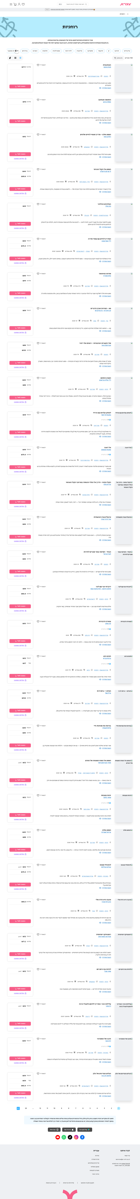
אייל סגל (108, 693)
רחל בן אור (107, 137)
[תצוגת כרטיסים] (10, 58)
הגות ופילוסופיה (103, 215)
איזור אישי (95, 1174)
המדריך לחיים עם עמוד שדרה (99, 239)
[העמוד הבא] (18, 1108)
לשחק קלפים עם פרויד (102, 413)
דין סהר (108, 1006)
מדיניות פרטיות (68, 1183)
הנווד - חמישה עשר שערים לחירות (97, 552)
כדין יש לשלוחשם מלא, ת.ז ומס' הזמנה (121, 1164)
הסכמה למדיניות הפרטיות (58, 9)
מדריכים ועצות (104, 111)
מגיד (93, 911)
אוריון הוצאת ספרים (87, 876)
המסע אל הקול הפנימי (102, 169)
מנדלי (79, 773)
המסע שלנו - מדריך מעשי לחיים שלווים (95, 135)
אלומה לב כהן (106, 1076)
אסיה (94, 321)
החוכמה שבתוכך (104, 100)
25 (26, 1108)
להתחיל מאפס (105, 865)
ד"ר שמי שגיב (106, 241)
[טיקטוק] (70, 1137)
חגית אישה (107, 67)
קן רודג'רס (107, 311)
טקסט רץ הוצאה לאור (89, 773)
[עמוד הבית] (127, 14)
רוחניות (106, 76)
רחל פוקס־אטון (95, 589)
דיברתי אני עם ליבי (103, 587)
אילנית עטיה (106, 728)
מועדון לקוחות (94, 1170)
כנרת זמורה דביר (85, 460)
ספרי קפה (96, 425)
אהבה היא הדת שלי (103, 900)
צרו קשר (127, 1156)
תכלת (88, 946)
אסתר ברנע (107, 102)
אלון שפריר (107, 276)
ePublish (87, 147)
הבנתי (47, 9)
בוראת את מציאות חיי (102, 726)
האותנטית (107, 65)
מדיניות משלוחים (93, 1163)
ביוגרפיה (105, 876)
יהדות (106, 389)
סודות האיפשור (105, 274)
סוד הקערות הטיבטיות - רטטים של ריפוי (95, 343)
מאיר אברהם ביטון (104, 763)
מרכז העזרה (95, 1159)
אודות (97, 1156)
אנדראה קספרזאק (104, 937)
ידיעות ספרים (80, 251)
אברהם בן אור (106, 345)
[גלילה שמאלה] (16, 51)
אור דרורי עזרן (106, 519)
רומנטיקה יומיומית (103, 934)
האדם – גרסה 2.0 (104, 691)
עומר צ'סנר (107, 797)
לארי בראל (107, 554)
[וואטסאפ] (64, 1137)
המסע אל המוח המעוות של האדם (98, 761)
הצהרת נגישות (51, 1183)
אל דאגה (107, 448)
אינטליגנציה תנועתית (102, 517)
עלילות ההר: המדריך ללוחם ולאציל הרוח (95, 1004)
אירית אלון (107, 484)
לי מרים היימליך (105, 171)
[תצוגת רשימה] (20, 58)
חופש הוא (107, 656)
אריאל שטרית (106, 832)
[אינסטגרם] (76, 1137)
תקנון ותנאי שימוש (87, 1183)
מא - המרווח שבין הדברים (101, 308)
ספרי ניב (87, 111)
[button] (11, 4)
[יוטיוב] (57, 1137)
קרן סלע (108, 624)
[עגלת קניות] (15, 4)
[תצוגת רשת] (15, 58)
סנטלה (88, 251)
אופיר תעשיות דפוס (93, 76)
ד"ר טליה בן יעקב (105, 380)
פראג (88, 670)
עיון (107, 321)
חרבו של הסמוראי (104, 1039)
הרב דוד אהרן (106, 902)
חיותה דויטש (106, 589)
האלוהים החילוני (104, 204)
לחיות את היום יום (104, 969)
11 (47, 1108)
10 (54, 1108)
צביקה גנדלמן (106, 867)
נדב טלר (108, 206)
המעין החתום (106, 378)
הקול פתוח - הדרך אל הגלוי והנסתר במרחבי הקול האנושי (88, 482)
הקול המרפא (86, 495)
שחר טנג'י (107, 971)
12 (40, 1108)
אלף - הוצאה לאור (84, 182)
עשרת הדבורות (105, 621)
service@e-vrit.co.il (123, 1159)
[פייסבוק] (82, 1137)
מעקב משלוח (95, 1167)
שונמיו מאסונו (106, 450)
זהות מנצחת (106, 795)
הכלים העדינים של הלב (102, 1074)
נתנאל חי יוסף (106, 415)
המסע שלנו (106, 830)
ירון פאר (108, 1041)
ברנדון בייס (107, 658)
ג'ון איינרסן (99, 311)
